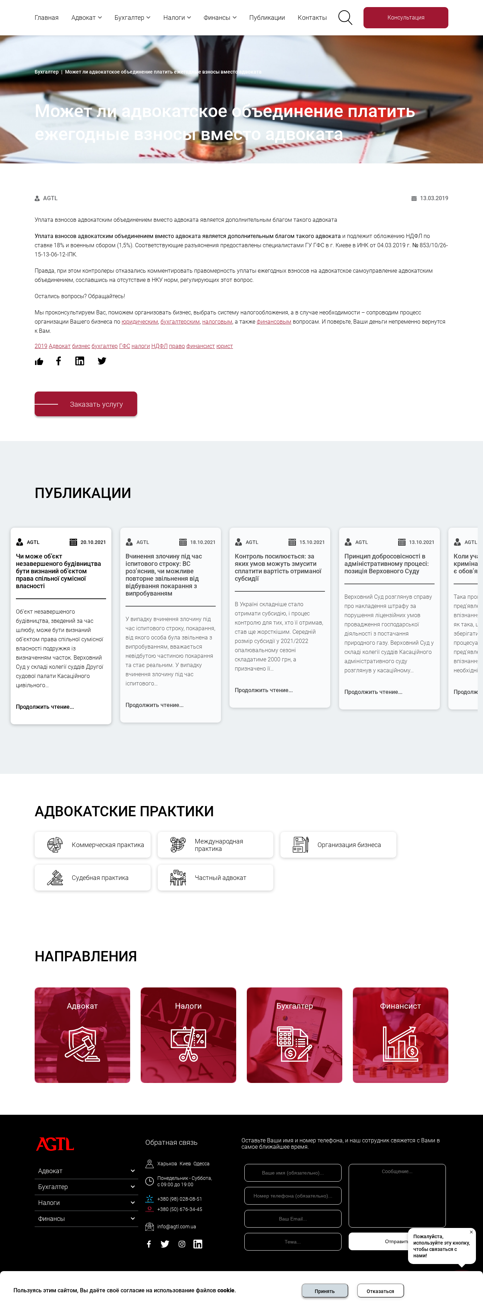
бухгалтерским (180, 321)
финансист (200, 346)
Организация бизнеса (349, 844)
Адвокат (83, 17)
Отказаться (380, 1291)
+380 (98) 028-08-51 (179, 1199)
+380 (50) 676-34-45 (179, 1209)
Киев (185, 1163)
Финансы (217, 17)
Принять (325, 1291)
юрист (224, 346)
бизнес (81, 346)
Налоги (174, 17)
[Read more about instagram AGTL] (182, 1246)
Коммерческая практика (108, 844)
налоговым (217, 321)
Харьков (167, 1163)
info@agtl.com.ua (176, 1226)
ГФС (124, 346)
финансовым (274, 321)
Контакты (312, 17)
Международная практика (219, 844)
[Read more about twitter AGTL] (164, 1246)
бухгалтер (105, 346)
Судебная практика (100, 877)
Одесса (201, 1163)
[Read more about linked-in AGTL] (197, 1246)
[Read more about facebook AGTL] (148, 1246)
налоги (141, 346)
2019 (41, 346)
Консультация (406, 17)
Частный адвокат (220, 877)
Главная (47, 17)
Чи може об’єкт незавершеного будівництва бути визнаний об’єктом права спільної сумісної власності (58, 571)
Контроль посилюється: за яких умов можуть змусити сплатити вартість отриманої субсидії (278, 567)
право (177, 346)
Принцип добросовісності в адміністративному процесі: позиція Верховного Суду (386, 563)
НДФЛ (159, 346)
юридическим (140, 321)
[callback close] (471, 1231)
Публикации (267, 17)
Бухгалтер (129, 17)
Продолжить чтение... (45, 706)
